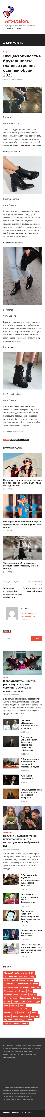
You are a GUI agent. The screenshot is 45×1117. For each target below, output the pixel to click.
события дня (20, 1020)
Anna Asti (23, 977)
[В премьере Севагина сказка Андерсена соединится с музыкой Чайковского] (11, 746)
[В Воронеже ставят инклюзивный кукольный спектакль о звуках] (11, 767)
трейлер (7, 1023)
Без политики (22, 984)
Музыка (33, 994)
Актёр (6, 980)
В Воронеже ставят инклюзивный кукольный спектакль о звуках (30, 763)
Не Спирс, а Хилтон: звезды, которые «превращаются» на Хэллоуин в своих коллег (22, 524)
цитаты (25, 1023)
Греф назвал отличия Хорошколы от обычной (31, 933)
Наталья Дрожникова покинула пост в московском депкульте (31, 794)
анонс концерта (34, 1002)
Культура (8, 994)
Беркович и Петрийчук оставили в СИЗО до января (29, 724)
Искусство (35, 987)
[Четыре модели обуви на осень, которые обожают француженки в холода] (22, 560)
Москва (24, 994)
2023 (31, 973)
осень (15, 1016)
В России (34, 984)
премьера (24, 1016)
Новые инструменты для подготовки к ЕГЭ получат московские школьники (31, 948)
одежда (7, 1016)
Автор (32, 977)
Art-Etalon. (17, 21)
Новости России (10, 998)
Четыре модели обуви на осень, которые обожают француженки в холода (20, 566)
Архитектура (9, 984)
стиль (25, 440)
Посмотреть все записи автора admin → (29, 616)
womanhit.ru (18, 431)
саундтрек (8, 1020)
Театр (5, 677)
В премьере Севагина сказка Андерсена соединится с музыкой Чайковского (29, 743)
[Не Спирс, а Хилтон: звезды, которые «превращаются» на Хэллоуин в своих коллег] (22, 518)
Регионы (36, 998)
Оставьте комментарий (12, 79)
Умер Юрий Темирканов (27, 777)
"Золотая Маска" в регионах (15, 973)
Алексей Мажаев (18, 980)
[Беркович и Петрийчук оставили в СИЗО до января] (11, 729)
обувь (19, 440)
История (21, 991)
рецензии (34, 1016)
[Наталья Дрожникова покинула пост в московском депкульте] (11, 798)
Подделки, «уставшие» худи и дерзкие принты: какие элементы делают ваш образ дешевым (22, 483)
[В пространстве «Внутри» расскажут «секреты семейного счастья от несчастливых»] (22, 675)
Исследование (10, 991)
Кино (30, 991)
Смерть (16, 1002)
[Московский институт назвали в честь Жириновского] (11, 903)
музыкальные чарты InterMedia (17, 1009)
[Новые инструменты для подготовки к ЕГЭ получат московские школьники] (11, 953)
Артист (30, 980)
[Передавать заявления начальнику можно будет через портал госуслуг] (11, 920)
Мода (5, 52)
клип (6, 1005)
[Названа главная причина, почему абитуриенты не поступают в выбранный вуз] (22, 830)
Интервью (24, 987)
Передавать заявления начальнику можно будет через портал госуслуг (30, 916)
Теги (23, 1002)
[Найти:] (22, 638)
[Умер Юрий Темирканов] (11, 784)
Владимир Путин (11, 987)
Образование (8, 832)
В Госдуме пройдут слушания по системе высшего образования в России (31, 880)
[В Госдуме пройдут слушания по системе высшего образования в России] (11, 884)
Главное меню (14, 43)
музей (22, 1005)
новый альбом (10, 1012)
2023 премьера (10, 977)
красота (14, 1005)
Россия (7, 1002)
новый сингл (24, 1012)
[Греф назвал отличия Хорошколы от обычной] (11, 939)
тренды (17, 1023)
